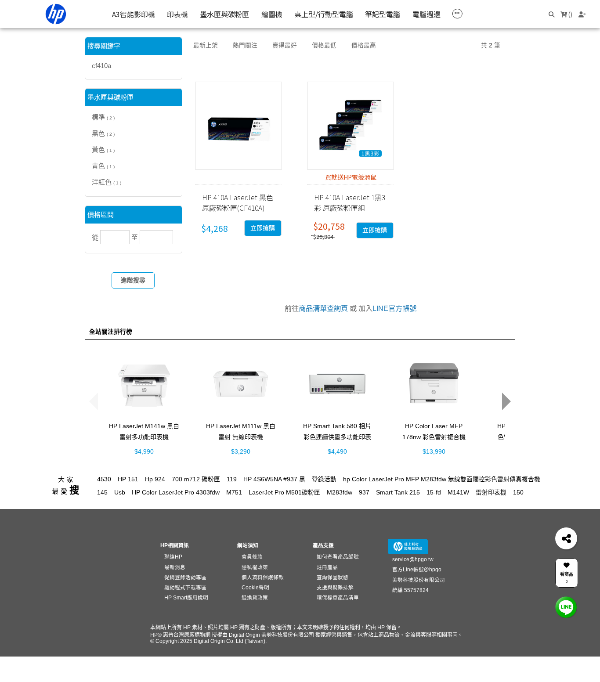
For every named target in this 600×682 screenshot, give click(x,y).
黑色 (103, 133)
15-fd (434, 492)
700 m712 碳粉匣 (196, 479)
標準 (103, 117)
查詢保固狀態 (332, 577)
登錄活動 (324, 479)
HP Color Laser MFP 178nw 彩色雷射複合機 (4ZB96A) (434, 436)
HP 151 (128, 479)
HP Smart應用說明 (186, 597)
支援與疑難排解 (335, 587)
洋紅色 (106, 182)
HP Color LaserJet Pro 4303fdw (176, 492)
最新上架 (205, 45)
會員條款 (252, 556)
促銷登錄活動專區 (185, 577)
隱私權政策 (255, 567)
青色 (103, 166)
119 (232, 479)
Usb (119, 492)
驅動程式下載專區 (185, 587)
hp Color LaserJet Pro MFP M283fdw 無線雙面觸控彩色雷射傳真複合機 (441, 479)
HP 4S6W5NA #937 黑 (274, 479)
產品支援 (323, 545)
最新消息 (174, 567)
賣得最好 (284, 45)
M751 (234, 492)
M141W (458, 492)
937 (364, 492)
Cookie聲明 (255, 587)
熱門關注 (245, 45)
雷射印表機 (491, 492)
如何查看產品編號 (338, 556)
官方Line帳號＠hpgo (416, 569)
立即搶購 (262, 228)
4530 (104, 479)
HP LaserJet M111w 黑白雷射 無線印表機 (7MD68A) (240, 436)
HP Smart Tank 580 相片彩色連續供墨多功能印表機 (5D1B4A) (337, 436)
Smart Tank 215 (398, 492)
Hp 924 (155, 479)
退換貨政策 (255, 597)
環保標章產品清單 (338, 597)
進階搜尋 (133, 280)
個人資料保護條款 (263, 577)
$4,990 (144, 451)
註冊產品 (327, 567)
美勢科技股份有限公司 (418, 580)
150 (518, 492)
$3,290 (240, 451)
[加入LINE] (566, 607)
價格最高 (363, 45)
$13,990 (434, 451)
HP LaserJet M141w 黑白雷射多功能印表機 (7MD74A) (144, 436)
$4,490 (337, 451)
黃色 (103, 149)
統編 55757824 (410, 590)
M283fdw (339, 492)
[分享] (566, 538)
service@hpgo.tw (413, 559)
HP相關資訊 (174, 545)
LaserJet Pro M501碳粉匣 (284, 492)
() (569, 14)
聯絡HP (173, 556)
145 (102, 492)
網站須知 (247, 545)
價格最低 (324, 45)
